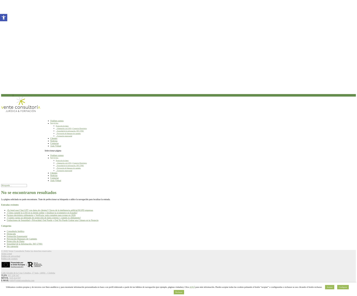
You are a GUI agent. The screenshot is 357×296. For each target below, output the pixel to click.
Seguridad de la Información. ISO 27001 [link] (25, 244)
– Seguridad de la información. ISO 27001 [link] (70, 131)
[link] (3, 17)
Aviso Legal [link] (6, 253)
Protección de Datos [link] (15, 241)
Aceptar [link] (330, 287)
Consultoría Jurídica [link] (15, 231)
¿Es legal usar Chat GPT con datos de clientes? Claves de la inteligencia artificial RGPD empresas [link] (50, 210)
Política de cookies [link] (9, 258)
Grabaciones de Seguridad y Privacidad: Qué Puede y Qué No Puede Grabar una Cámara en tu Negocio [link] (52, 220)
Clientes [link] (53, 173)
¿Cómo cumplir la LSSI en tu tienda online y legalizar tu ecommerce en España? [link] (42, 213)
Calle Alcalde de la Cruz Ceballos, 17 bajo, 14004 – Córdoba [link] (28, 273)
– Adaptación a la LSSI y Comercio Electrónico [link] (71, 129)
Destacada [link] (11, 234)
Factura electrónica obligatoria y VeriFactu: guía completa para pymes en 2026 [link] (41, 215)
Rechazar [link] (178, 292)
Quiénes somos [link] (57, 155)
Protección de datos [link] (62, 126)
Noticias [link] (53, 175)
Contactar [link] (54, 178)
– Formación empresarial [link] (64, 136)
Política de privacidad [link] (10, 256)
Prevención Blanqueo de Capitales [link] (22, 239)
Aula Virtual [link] (55, 146)
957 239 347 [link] (6, 95)
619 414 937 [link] (20, 95)
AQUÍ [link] (192, 287)
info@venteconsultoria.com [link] (22, 280)
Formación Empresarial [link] (17, 236)
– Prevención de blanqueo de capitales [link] (68, 134)
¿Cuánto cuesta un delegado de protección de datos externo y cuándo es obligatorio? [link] (44, 218)
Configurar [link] (343, 287)
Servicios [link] (54, 123)
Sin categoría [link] (12, 246)
